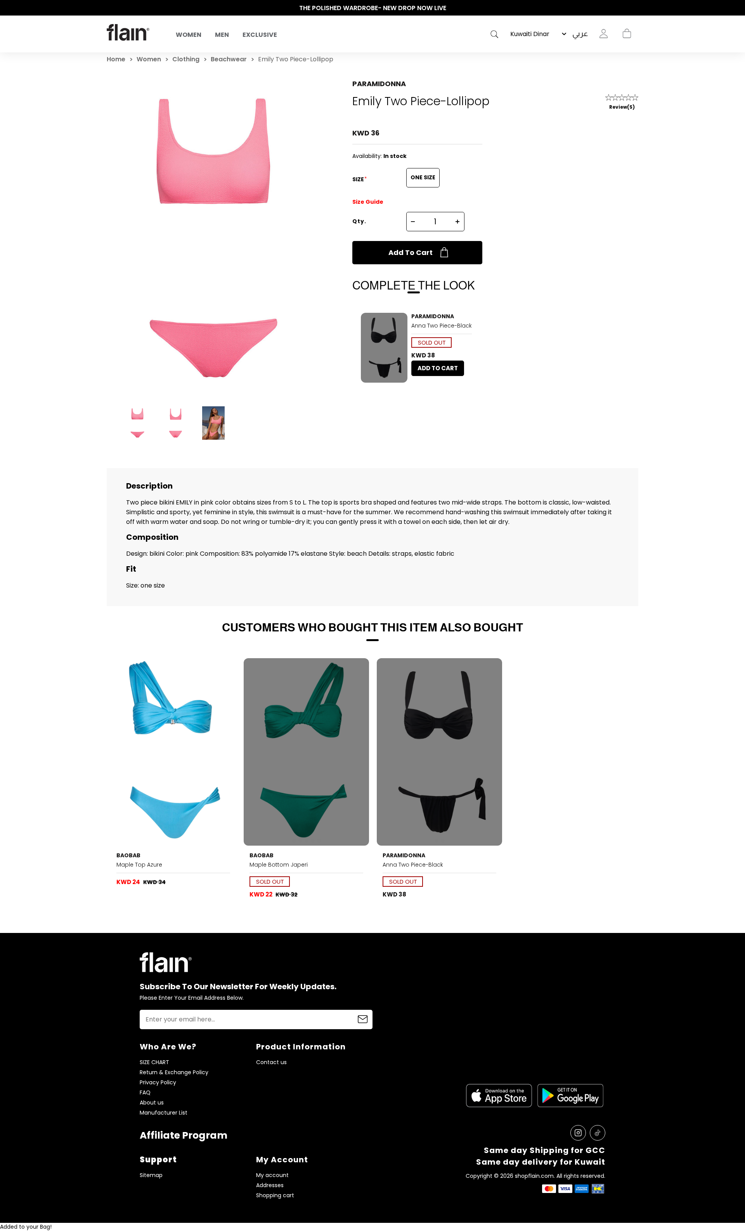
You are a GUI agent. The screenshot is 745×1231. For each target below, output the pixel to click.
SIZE (358, 179)
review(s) (622, 107)
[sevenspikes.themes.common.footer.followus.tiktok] (597, 1133)
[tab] (381, 378)
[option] (372, 8)
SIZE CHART (154, 1062)
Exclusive (260, 34)
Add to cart (410, 252)
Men (222, 34)
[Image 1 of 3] (173, 752)
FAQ (145, 1092)
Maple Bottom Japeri (278, 865)
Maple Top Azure (139, 865)
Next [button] (634, 8)
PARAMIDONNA (379, 83)
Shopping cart (626, 33)
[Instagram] (578, 1133)
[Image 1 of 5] (306, 752)
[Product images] (384, 348)
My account (272, 1175)
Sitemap (151, 1175)
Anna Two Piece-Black (441, 325)
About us (152, 1102)
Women (188, 34)
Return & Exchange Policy (174, 1072)
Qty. (359, 221)
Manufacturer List (163, 1113)
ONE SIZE (423, 177)
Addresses (270, 1185)
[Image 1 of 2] (384, 348)
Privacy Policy (158, 1082)
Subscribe (362, 1019)
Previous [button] (110, 8)
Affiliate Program (183, 1135)
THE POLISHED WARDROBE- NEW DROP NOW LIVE (372, 7)
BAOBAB (128, 855)
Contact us (271, 1062)
